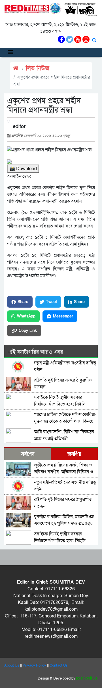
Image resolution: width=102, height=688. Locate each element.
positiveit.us (87, 678)
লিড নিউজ (38, 68)
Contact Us (59, 665)
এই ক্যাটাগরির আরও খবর (35, 352)
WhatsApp (26, 316)
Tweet (51, 301)
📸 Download (23, 169)
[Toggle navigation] (10, 52)
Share (23, 301)
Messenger (63, 316)
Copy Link (28, 330)
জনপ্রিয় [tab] (74, 454)
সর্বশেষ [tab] (27, 454)
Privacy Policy (34, 665)
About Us (11, 665)
